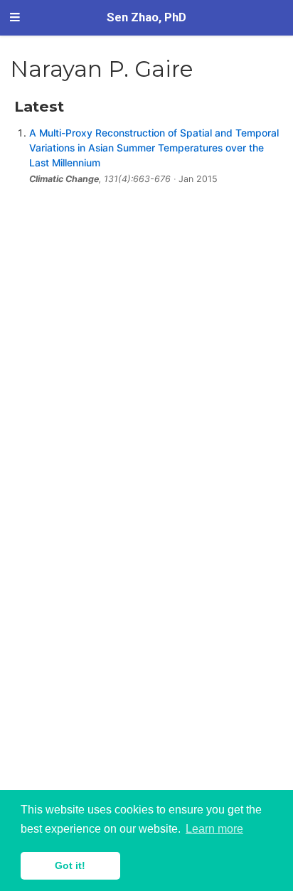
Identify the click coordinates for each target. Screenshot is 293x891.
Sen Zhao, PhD (146, 17)
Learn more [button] (214, 829)
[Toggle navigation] (15, 17)
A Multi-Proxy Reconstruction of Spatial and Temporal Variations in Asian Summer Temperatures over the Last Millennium (154, 148)
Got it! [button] (70, 865)
